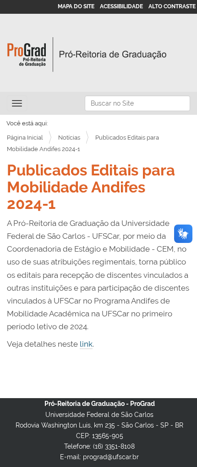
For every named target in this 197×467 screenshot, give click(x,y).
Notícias (69, 137)
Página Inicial (25, 137)
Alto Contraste (172, 6)
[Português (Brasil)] (87, 54)
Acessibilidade (121, 6)
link (86, 344)
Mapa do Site (76, 6)
